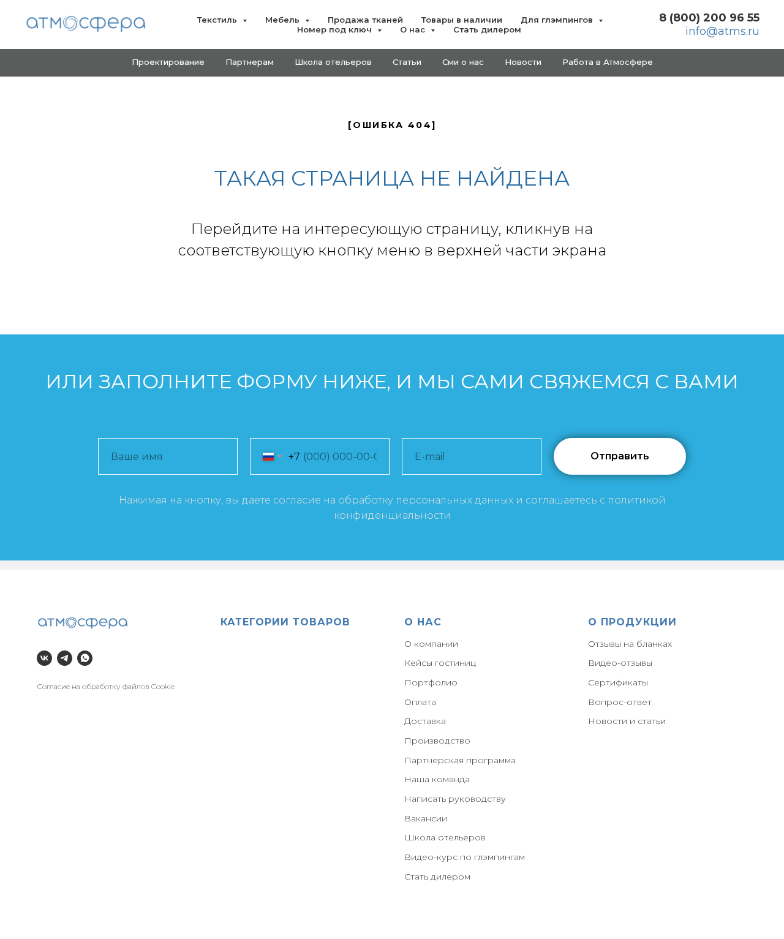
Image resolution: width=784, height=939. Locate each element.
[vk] (44, 658)
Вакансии (425, 818)
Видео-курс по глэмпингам (464, 856)
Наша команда (437, 779)
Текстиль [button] (218, 20)
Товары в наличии (461, 20)
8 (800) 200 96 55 (709, 18)
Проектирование (168, 62)
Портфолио (431, 682)
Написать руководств (452, 798)
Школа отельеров (445, 837)
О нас (423, 622)
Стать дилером (487, 29)
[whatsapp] (84, 658)
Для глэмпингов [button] (558, 20)
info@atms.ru (722, 31)
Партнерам (249, 62)
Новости (523, 62)
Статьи (407, 62)
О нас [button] (414, 29)
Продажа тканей (365, 20)
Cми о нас (463, 62)
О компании (431, 643)
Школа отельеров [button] (333, 62)
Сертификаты (618, 682)
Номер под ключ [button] (335, 29)
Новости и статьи (627, 720)
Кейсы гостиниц (440, 662)
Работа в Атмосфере (607, 62)
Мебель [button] (283, 20)
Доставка (425, 720)
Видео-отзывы (620, 662)
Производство (437, 740)
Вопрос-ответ (620, 701)
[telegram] (64, 658)
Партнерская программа (460, 760)
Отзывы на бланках (630, 643)
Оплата (420, 701)
